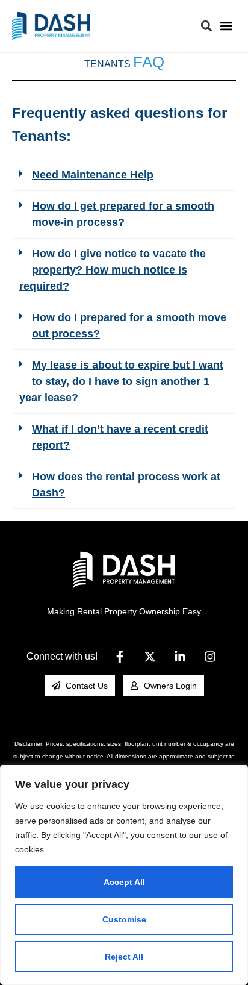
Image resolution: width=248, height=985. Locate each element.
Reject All (124, 957)
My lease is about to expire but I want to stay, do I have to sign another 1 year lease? (121, 381)
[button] (226, 26)
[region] (124, 875)
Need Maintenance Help (92, 175)
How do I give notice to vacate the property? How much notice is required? (112, 270)
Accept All (124, 882)
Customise (124, 919)
